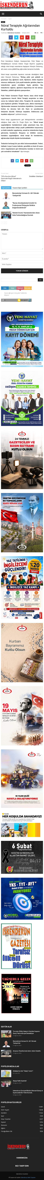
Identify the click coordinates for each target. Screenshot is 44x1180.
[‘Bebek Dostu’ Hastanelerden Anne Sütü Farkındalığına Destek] (6, 215)
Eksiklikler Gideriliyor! (36, 176)
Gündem (4, 1113)
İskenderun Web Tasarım (28, 1177)
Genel (3, 1107)
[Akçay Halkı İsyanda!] (6, 1083)
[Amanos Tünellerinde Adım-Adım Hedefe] (6, 1053)
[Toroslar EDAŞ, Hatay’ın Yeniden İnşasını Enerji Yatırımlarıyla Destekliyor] (6, 1033)
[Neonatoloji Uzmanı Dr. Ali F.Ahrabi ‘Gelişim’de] (6, 195)
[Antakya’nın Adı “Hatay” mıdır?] (6, 1073)
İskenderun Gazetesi (13, 33)
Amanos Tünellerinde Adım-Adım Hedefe (27, 1051)
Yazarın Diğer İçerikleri (20, 188)
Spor (2, 1116)
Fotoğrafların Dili (6, 1131)
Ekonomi (4, 1125)
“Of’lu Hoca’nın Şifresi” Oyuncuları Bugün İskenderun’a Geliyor (11, 178)
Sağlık (10, 19)
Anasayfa (3, 19)
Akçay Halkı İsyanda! (20, 1081)
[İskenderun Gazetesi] (22, 5)
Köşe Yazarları (5, 1119)
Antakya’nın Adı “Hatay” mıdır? (23, 1071)
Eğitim (3, 1128)
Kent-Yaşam (5, 1110)
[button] (41, 14)
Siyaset (3, 1122)
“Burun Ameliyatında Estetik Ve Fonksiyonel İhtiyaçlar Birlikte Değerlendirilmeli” (24, 205)
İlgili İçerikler (6, 188)
